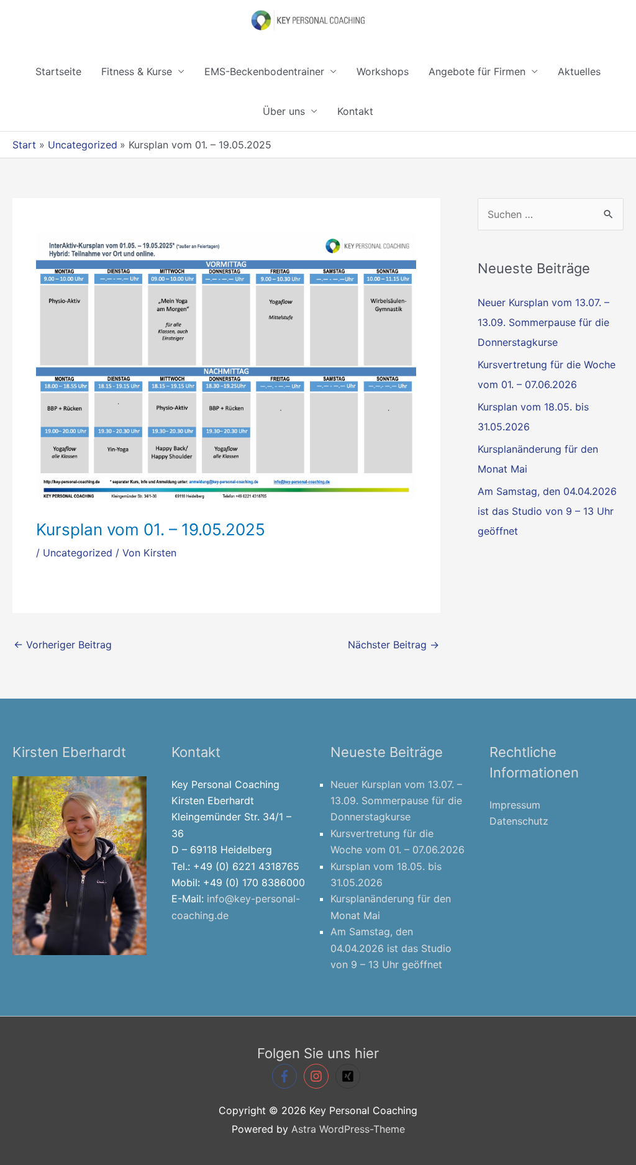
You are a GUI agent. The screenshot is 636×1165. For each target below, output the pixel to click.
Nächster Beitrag (393, 644)
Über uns (284, 111)
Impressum (514, 805)
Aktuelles (579, 71)
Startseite (58, 71)
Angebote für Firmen (477, 71)
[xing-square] (349, 1076)
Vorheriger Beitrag (63, 644)
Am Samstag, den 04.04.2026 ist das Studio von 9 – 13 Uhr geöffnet (547, 511)
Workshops (383, 71)
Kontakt (355, 111)
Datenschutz (518, 821)
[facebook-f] (286, 1076)
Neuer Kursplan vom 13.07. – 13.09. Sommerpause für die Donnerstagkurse (543, 322)
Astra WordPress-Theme (348, 1129)
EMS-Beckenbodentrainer (264, 71)
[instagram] (318, 1076)
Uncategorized (77, 552)
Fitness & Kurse (136, 71)
